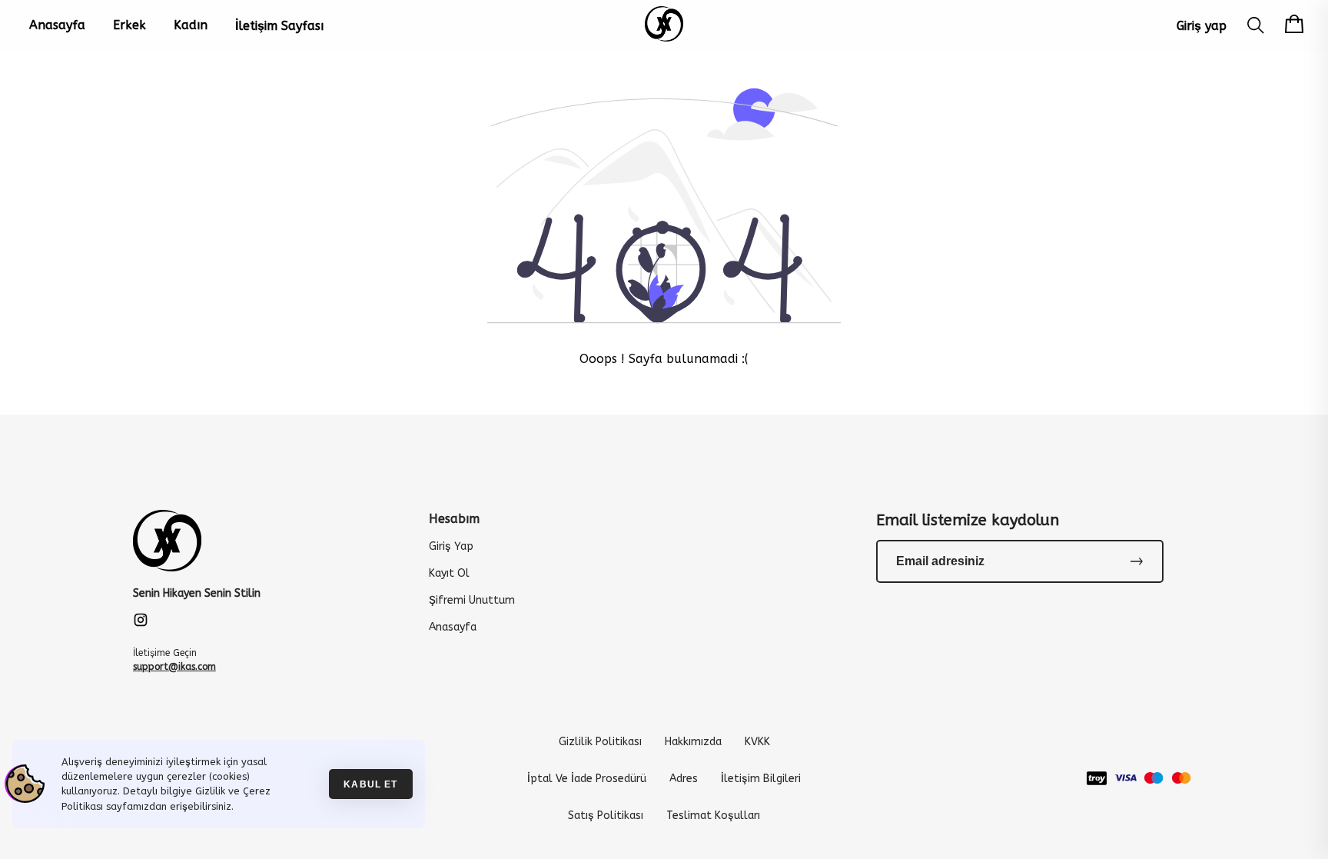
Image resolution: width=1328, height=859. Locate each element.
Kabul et (370, 784)
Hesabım (454, 518)
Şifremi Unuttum (472, 600)
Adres (683, 778)
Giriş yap (1202, 25)
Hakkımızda (693, 741)
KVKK (757, 741)
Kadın (191, 25)
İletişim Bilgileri (761, 778)
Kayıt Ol (449, 573)
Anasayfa (57, 25)
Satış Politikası (605, 815)
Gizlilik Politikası (600, 741)
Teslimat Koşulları (713, 815)
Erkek (129, 25)
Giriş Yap (451, 546)
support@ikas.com (174, 666)
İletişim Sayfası (279, 25)
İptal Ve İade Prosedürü (586, 778)
